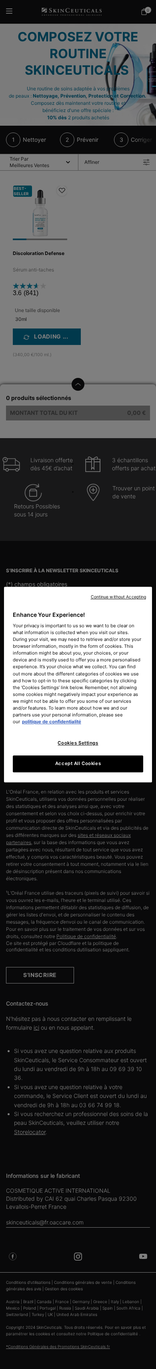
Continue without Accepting (118, 597)
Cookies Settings (78, 743)
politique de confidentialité (51, 721)
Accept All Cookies (78, 763)
